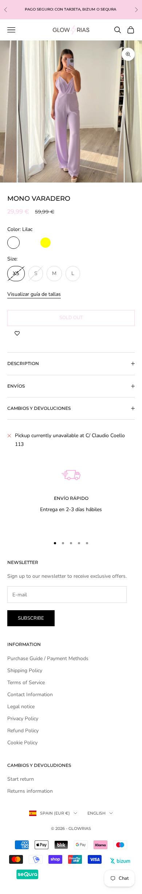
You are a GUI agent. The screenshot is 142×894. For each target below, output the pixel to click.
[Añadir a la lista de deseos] (17, 333)
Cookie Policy (22, 742)
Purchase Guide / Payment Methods (47, 658)
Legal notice (21, 706)
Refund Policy (23, 730)
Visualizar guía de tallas (34, 294)
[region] (71, 490)
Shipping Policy (24, 670)
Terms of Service (26, 682)
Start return (20, 779)
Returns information (30, 791)
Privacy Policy (22, 718)
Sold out (71, 317)
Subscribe (31, 618)
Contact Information (30, 694)
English (96, 813)
